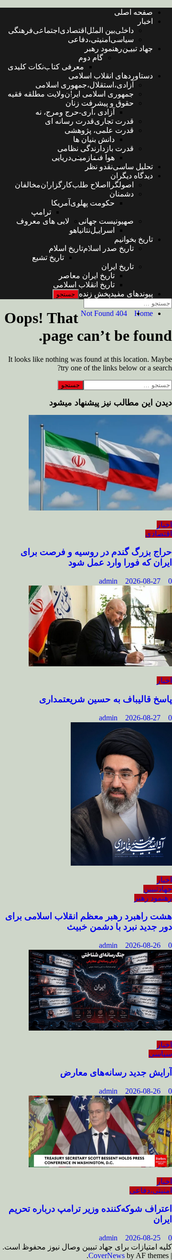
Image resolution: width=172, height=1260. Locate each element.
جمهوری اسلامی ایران (99, 94)
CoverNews (106, 1255)
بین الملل (100, 30)
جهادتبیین (157, 889)
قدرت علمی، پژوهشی (99, 130)
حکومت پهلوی (92, 203)
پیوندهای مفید (131, 294)
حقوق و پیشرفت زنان (99, 103)
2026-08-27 (143, 581)
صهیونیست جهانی (106, 221)
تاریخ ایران (117, 266)
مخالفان (28, 185)
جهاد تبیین (137, 48)
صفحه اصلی (133, 12)
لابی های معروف (42, 221)
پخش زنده (94, 294)
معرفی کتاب (64, 67)
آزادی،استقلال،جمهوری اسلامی (84, 85)
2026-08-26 (143, 945)
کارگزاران (56, 185)
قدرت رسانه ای (69, 121)
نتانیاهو (79, 230)
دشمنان (121, 194)
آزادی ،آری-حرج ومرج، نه (75, 112)
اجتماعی (46, 30)
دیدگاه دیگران (131, 176)
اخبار (145, 21)
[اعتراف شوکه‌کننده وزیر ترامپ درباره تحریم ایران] (100, 1165)
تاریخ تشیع (48, 257)
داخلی (124, 30)
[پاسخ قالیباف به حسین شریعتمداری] (100, 664)
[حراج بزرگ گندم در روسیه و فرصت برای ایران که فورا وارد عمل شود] (100, 508)
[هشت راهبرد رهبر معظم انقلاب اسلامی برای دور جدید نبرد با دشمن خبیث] (121, 863)
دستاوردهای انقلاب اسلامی (110, 76)
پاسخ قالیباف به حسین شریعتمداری (105, 699)
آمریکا (60, 203)
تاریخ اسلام (66, 248)
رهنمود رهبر (103, 48)
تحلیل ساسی (133, 167)
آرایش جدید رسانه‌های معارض (116, 1072)
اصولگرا (121, 185)
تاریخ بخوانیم (133, 239)
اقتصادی (73, 30)
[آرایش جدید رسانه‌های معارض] (100, 1028)
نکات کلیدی (26, 67)
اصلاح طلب (90, 185)
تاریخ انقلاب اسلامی (84, 285)
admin (109, 581)
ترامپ (41, 212)
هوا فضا (102, 157)
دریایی (61, 157)
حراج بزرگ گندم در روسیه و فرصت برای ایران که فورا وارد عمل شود (96, 557)
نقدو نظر (99, 167)
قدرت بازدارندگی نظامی (95, 148)
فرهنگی (20, 30)
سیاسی (122, 39)
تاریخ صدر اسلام (108, 248)
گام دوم (90, 58)
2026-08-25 (143, 1238)
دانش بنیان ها (94, 139)
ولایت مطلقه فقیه (36, 94)
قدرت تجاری (114, 121)
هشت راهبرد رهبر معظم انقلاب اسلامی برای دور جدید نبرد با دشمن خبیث (88, 921)
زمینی (80, 157)
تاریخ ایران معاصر (87, 276)
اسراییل (102, 230)
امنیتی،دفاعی (89, 39)
